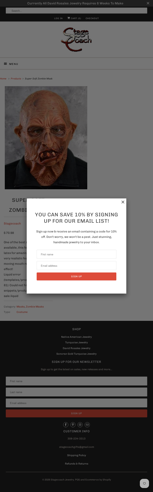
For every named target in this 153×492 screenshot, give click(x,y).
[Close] (121, 204)
